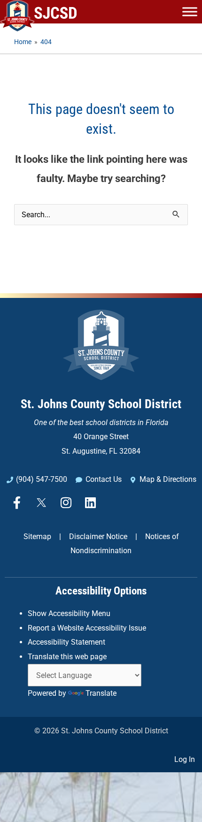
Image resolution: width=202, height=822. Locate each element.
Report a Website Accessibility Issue (87, 628)
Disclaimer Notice (98, 536)
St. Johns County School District (101, 404)
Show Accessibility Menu (69, 613)
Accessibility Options (101, 591)
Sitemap (37, 536)
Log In (184, 759)
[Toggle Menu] (189, 11)
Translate (101, 693)
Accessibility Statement (66, 642)
